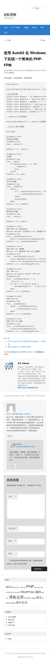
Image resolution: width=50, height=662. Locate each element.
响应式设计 (27, 598)
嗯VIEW (11, 619)
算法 (5, 32)
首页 (5, 27)
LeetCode (23, 587)
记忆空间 (10, 14)
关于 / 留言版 (15, 27)
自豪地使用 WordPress (25, 657)
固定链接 (39, 352)
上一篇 (7, 40)
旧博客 (26, 27)
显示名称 (12, 528)
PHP (42, 27)
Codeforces (15, 587)
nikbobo (11, 73)
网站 (10, 553)
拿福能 (34, 598)
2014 (9, 587)
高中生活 (21, 602)
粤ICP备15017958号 (38, 653)
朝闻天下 (11, 622)
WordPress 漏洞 (31, 592)
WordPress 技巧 (15, 592)
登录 (10, 639)
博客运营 (16, 597)
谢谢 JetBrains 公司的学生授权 (19, 346)
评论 (12, 497)
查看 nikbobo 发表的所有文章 (28, 387)
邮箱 (12, 541)
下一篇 (43, 40)
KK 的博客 (12, 617)
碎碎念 (34, 27)
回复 (10, 436)
